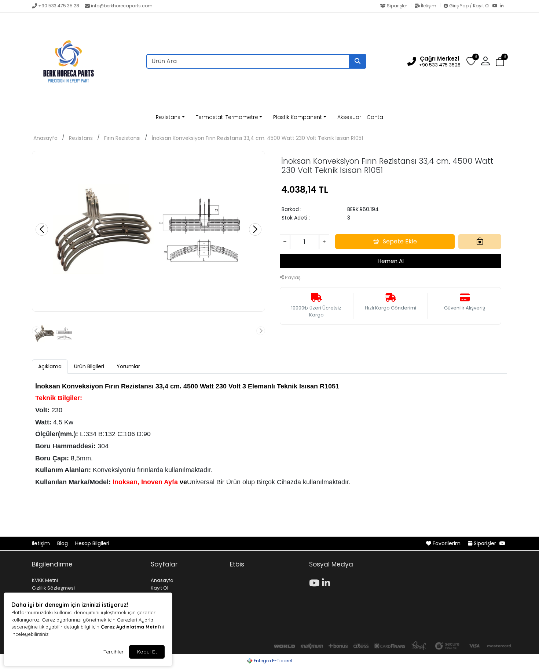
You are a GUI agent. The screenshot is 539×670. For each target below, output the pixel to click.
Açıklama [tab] (50, 366)
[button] (500, 61)
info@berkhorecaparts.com (122, 6)
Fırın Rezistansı (122, 138)
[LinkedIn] (503, 6)
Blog (63, 543)
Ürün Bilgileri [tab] (89, 366)
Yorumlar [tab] (128, 366)
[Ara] (357, 61)
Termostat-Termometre (227, 117)
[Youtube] (315, 582)
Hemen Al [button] (391, 261)
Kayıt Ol (159, 587)
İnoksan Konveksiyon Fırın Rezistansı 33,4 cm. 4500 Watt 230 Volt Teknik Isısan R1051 (257, 138)
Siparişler (397, 6)
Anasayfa (45, 138)
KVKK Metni (45, 580)
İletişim (428, 6)
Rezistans (168, 117)
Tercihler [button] (113, 651)
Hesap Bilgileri (92, 543)
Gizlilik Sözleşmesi (53, 587)
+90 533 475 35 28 (58, 6)
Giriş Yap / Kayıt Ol (469, 6)
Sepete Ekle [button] (400, 241)
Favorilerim (446, 543)
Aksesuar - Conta (360, 117)
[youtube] (502, 543)
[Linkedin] (327, 582)
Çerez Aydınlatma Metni (130, 627)
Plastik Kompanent (297, 117)
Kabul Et (147, 651)
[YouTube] (496, 6)
